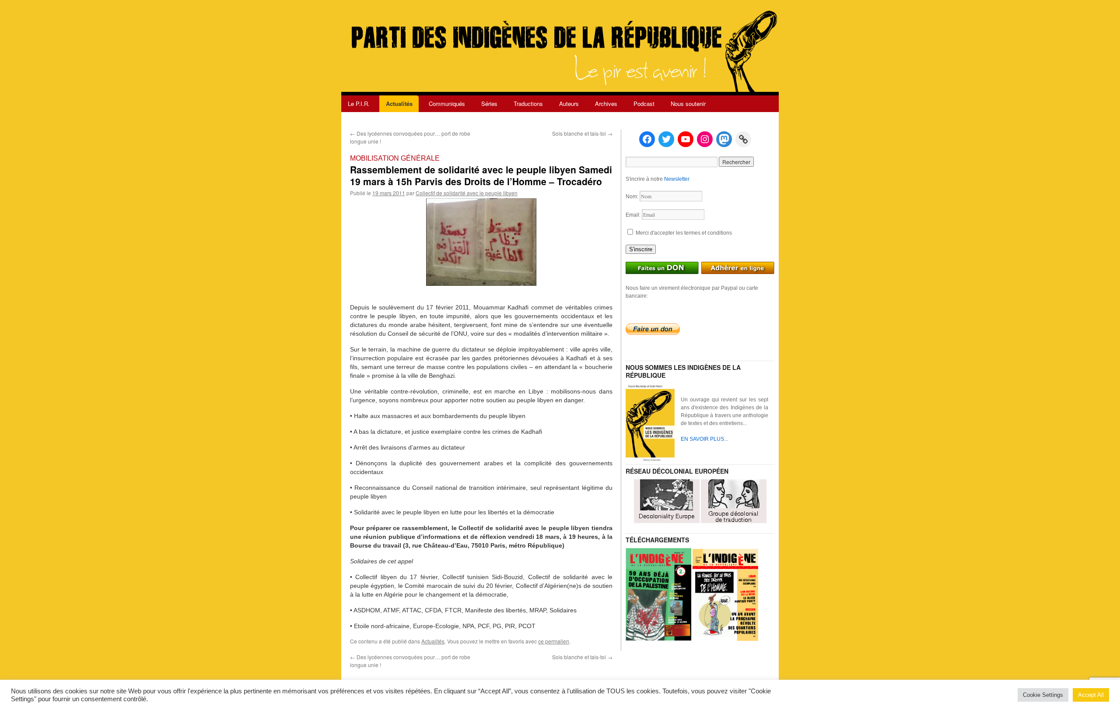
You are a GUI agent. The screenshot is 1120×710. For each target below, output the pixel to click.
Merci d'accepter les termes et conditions (683, 233)
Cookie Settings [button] (1043, 695)
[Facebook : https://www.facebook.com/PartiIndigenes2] (647, 139)
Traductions (528, 103)
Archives (606, 103)
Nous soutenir (688, 103)
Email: (634, 215)
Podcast (644, 103)
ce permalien (553, 641)
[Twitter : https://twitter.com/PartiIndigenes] (666, 139)
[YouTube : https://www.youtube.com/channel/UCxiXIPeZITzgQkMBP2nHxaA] (685, 139)
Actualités (399, 103)
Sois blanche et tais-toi (582, 133)
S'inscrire (640, 249)
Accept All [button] (1091, 695)
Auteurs (569, 103)
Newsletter (677, 179)
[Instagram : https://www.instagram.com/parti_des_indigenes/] (705, 139)
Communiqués (447, 103)
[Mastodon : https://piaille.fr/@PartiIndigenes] (724, 139)
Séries (489, 103)
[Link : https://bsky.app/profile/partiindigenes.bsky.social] (743, 139)
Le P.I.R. (359, 103)
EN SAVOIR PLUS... (704, 439)
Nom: (633, 196)
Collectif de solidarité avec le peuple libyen (467, 193)
